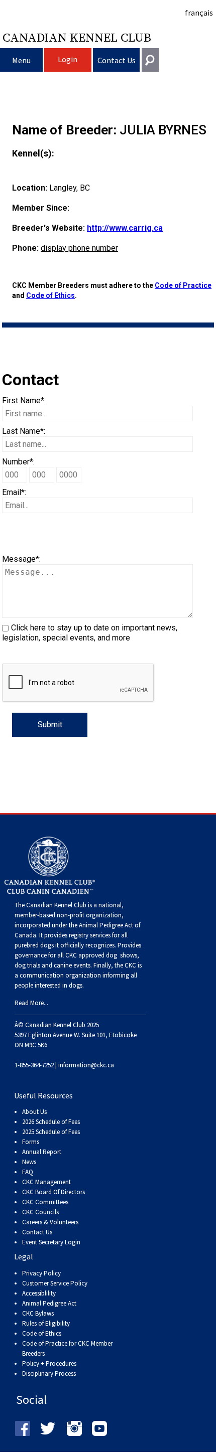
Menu (21, 60)
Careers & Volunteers (50, 1222)
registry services (89, 935)
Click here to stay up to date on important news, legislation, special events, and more (89, 632)
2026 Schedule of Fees (51, 1121)
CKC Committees (45, 1202)
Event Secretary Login (51, 1242)
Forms (30, 1142)
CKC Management (46, 1182)
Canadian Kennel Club (77, 37)
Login (67, 59)
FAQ (27, 1172)
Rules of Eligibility (46, 1323)
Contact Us (116, 60)
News (29, 1162)
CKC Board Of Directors (53, 1192)
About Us (34, 1111)
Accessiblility (39, 1293)
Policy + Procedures (49, 1363)
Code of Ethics (50, 295)
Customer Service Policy (54, 1283)
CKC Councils (40, 1212)
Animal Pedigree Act (49, 1303)
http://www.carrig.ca (125, 228)
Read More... (31, 1003)
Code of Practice (183, 285)
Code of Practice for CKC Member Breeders (67, 1348)
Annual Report (41, 1152)
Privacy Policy (41, 1273)
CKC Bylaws (38, 1313)
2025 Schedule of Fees (51, 1131)
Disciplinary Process (49, 1373)
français (199, 13)
